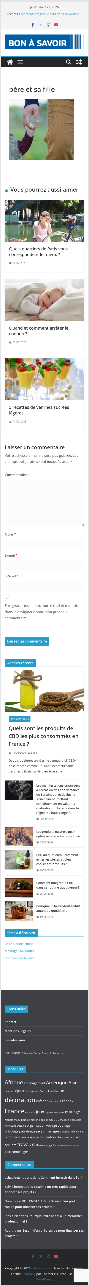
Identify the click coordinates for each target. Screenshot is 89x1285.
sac (77, 1137)
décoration (20, 1100)
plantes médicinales (73, 1131)
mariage (72, 1111)
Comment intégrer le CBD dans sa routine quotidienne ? (57, 885)
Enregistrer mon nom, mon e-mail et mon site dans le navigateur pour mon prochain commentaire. (42, 612)
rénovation (48, 1137)
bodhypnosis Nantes (20, 958)
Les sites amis (15, 1040)
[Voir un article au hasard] (79, 62)
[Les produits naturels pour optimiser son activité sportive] (19, 837)
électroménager (16, 1151)
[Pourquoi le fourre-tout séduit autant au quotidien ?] (19, 911)
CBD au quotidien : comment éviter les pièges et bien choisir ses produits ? (57, 859)
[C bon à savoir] (10, 62)
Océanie (21, 1125)
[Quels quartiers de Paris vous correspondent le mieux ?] (44, 202)
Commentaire (17, 474)
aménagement (34, 1083)
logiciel (49, 1112)
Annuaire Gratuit (32, 1053)
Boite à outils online (19, 944)
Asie (73, 1082)
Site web (12, 576)
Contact (10, 1022)
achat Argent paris (18, 1177)
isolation (30, 1112)
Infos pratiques (19, 718)
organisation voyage (42, 1125)
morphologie (38, 1119)
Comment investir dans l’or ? (62, 1177)
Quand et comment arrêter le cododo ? (38, 331)
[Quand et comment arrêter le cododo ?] (44, 282)
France (14, 1111)
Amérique (57, 1082)
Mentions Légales (18, 1031)
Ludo (34, 752)
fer (71, 1101)
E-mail (11, 555)
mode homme (22, 1119)
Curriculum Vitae (49, 1091)
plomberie (12, 1137)
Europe (64, 1101)
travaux (25, 1144)
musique (52, 1119)
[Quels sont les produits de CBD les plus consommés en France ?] (44, 691)
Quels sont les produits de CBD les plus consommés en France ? (43, 736)
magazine (59, 1112)
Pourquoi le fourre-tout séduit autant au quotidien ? (58, 908)
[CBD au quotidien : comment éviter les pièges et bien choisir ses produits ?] (19, 862)
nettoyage (10, 1125)
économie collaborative (66, 1145)
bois (27, 1091)
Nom (10, 534)
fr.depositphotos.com (53, 1053)
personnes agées (48, 1131)
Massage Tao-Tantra (19, 951)
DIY (62, 1091)
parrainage (27, 1131)
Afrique (14, 1082)
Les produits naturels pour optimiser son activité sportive (58, 834)
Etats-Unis (52, 1101)
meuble (9, 1119)
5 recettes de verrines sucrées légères (39, 410)
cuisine (35, 1091)
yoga (49, 1145)
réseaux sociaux (66, 1137)
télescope (40, 1145)
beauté (9, 1091)
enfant (41, 1101)
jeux (40, 1112)
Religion (34, 1137)
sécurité (10, 1145)
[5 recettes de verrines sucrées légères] (44, 361)
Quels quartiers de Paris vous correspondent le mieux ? (38, 251)
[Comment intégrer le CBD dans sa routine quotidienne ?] (19, 888)
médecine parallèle (70, 1119)
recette (25, 1137)
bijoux (19, 1090)
